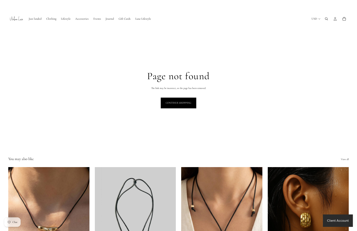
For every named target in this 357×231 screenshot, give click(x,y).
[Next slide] (169, 218)
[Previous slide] (101, 218)
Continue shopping (178, 102)
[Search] (326, 18)
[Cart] (344, 18)
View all (345, 159)
